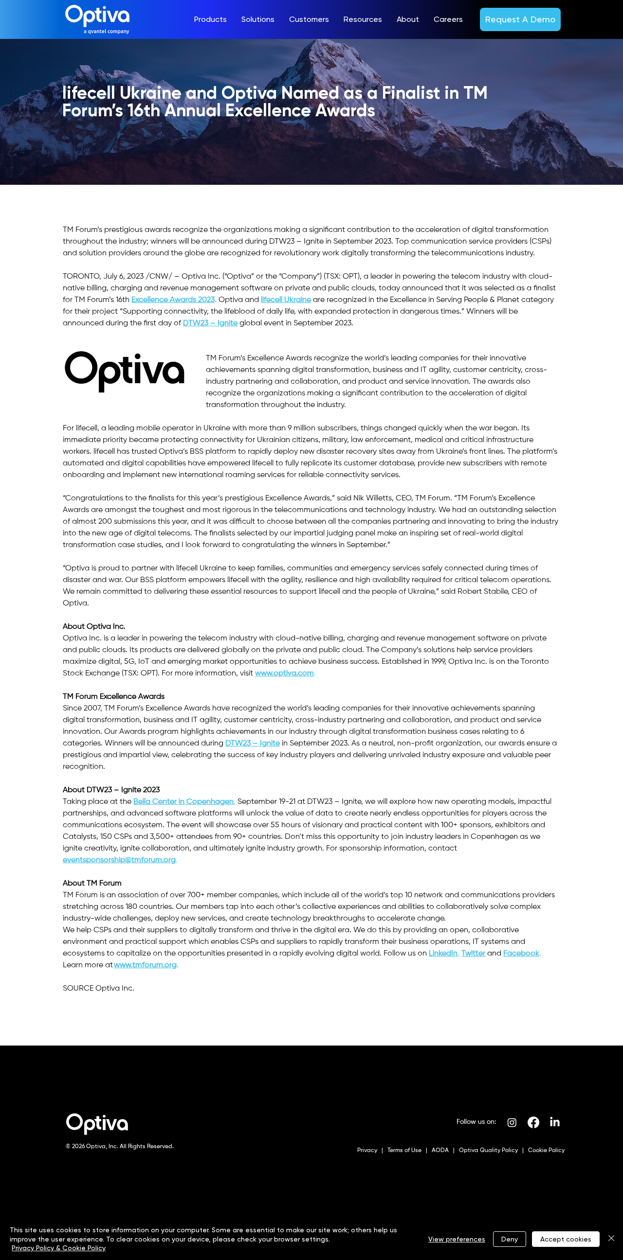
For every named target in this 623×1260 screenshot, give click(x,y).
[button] (210, 19)
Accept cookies (565, 1239)
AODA (439, 1151)
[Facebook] (533, 1122)
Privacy (368, 1151)
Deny (509, 1239)
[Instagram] (512, 1122)
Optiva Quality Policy (488, 1151)
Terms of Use (403, 1151)
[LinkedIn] (555, 1122)
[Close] (611, 1238)
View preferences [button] (456, 1239)
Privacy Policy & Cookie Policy (59, 1248)
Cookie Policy (546, 1151)
